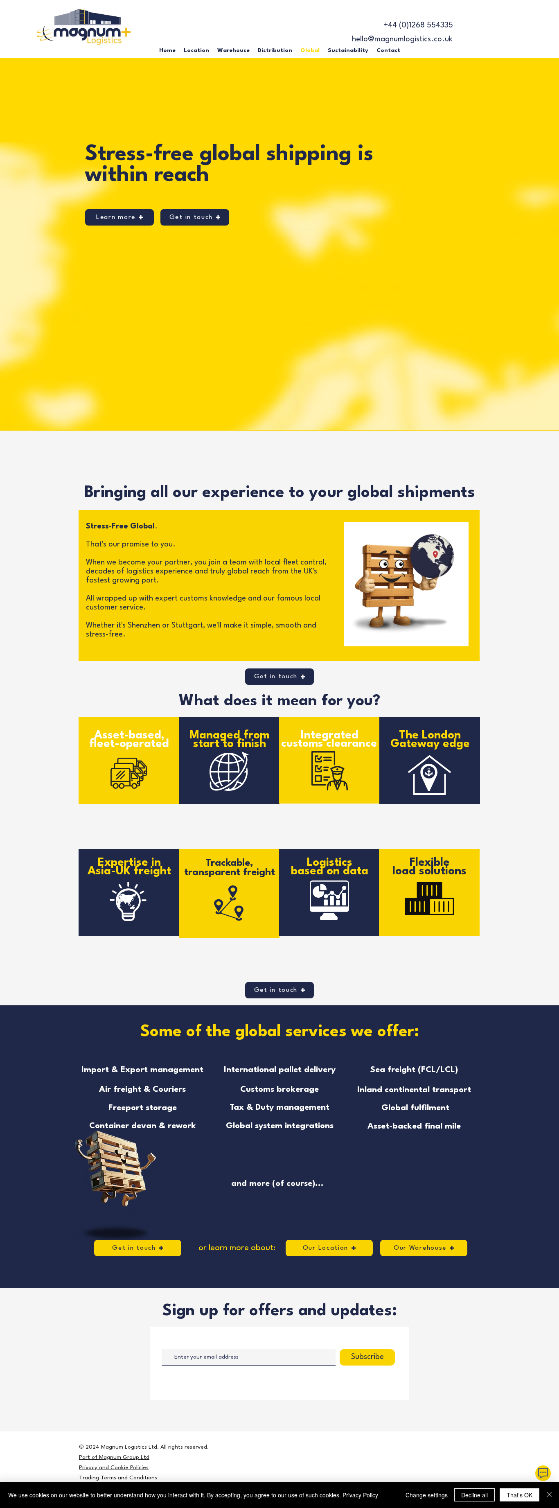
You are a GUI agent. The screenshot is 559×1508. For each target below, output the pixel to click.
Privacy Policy (360, 1495)
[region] (129, 766)
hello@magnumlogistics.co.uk (402, 39)
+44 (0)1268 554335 (418, 25)
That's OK (519, 1495)
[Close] (549, 1494)
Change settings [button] (427, 1495)
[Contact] (543, 1473)
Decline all (474, 1495)
